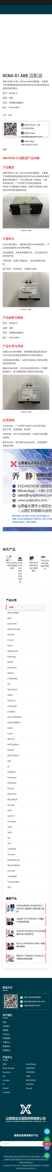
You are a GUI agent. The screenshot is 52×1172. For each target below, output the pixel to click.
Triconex (11, 854)
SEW (9, 827)
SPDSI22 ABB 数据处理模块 (45, 564)
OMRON (11, 772)
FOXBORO (12, 678)
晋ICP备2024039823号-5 (27, 1168)
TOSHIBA (11, 849)
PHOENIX (12, 783)
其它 (9, 887)
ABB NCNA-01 (9, 81)
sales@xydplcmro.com (31, 136)
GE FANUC (12, 689)
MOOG (10, 750)
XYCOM (11, 871)
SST (9, 843)
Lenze (10, 733)
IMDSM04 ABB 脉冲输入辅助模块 (33, 567)
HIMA (10, 695)
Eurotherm (12, 667)
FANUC (10, 673)
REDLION (11, 794)
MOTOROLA (13, 755)
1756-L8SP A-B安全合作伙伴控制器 (20, 572)
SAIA (9, 810)
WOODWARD (13, 865)
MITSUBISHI (13, 744)
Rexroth (10, 805)
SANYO (11, 816)
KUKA (10, 728)
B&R (9, 618)
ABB (9, 115)
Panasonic (12, 777)
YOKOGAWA (13, 882)
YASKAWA (12, 876)
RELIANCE (12, 799)
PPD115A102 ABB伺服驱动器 (12, 565)
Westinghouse (13, 860)
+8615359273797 (29, 145)
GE (8, 684)
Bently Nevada (13, 629)
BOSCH (11, 635)
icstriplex (11, 711)
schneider (11, 821)
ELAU (10, 645)
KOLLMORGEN (14, 717)
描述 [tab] (5, 149)
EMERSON (12, 651)
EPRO (10, 662)
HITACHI (11, 700)
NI (8, 766)
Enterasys (11, 656)
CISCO (10, 640)
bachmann (12, 624)
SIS (9, 838)
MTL (9, 761)
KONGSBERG (14, 722)
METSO (11, 739)
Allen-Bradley (13, 613)
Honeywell (12, 706)
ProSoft (10, 788)
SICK (9, 832)
